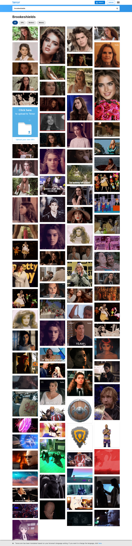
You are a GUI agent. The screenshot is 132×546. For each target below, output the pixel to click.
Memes (41, 22)
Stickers (31, 22)
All (15, 22)
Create (100, 2)
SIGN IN (111, 2)
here (100, 543)
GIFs (22, 22)
